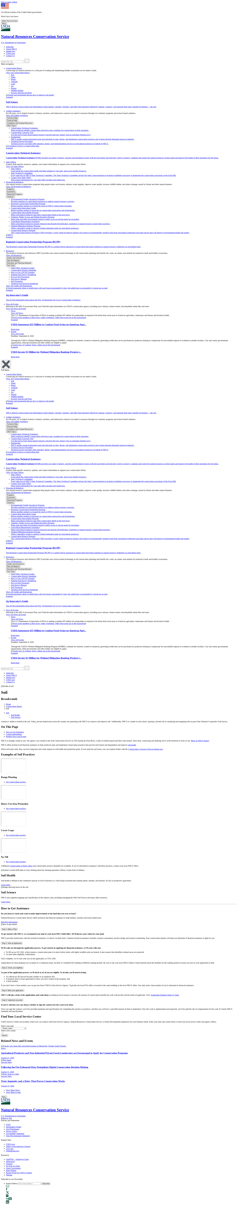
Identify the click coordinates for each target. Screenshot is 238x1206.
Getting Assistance (13, 111)
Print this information (9, 922)
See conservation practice (16, 782)
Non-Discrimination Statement (18, 1136)
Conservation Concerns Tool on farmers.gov (145, 749)
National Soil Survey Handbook (23, 275)
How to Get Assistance (15, 732)
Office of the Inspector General (18, 1146)
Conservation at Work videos (21, 866)
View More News (13, 1090)
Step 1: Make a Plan (9, 929)
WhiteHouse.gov (12, 1151)
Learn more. (6, 885)
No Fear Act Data (13, 1166)
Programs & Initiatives (14, 182)
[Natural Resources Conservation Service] (119, 28)
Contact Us (10, 56)
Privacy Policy (11, 1131)
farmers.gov (10, 51)
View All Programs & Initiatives (18, 187)
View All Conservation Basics (18, 73)
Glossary (9, 1164)
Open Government (13, 1168)
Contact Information (14, 734)
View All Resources (14, 255)
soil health (132, 745)
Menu (4, 23)
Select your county (8, 1031)
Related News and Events (16, 736)
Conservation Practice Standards (23, 270)
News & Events (12, 304)
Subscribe (10, 47)
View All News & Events (16, 309)
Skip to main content (9, 2)
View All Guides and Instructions (19, 286)
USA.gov (10, 1149)
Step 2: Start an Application (12, 943)
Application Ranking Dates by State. (165, 995)
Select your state (7, 1026)
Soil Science (16, 717)
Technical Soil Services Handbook (24, 284)
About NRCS (11, 49)
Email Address (11, 1183)
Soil (7, 713)
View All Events (17, 334)
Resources (10, 251)
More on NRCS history (200, 741)
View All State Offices (15, 166)
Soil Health (15, 715)
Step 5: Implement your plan (12, 1000)
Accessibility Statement (15, 1134)
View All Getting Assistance (17, 115)
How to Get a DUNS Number (23, 272)
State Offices (11, 162)
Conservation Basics (14, 68)
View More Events (13, 1092)
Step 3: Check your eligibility (12, 968)
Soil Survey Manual (19, 279)
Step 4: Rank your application (12, 990)
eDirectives (10, 1162)
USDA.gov (10, 53)
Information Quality (13, 1127)
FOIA (8, 1125)
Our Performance (12, 1129)
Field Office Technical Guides (22, 268)
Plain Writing (11, 1170)
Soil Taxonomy (17, 281)
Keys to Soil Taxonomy (20, 277)
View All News (17, 313)
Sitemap (9, 1175)
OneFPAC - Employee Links (17, 1159)
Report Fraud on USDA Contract (19, 1173)
